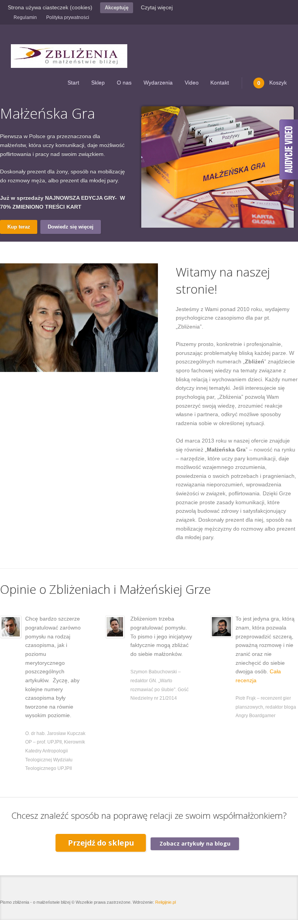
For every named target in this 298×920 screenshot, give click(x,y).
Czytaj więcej (157, 7)
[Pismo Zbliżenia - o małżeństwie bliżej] (69, 56)
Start (73, 83)
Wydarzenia (158, 83)
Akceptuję (116, 7)
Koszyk (272, 83)
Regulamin (25, 17)
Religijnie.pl (165, 902)
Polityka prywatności (67, 17)
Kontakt (219, 83)
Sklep (98, 83)
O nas (124, 83)
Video (192, 83)
